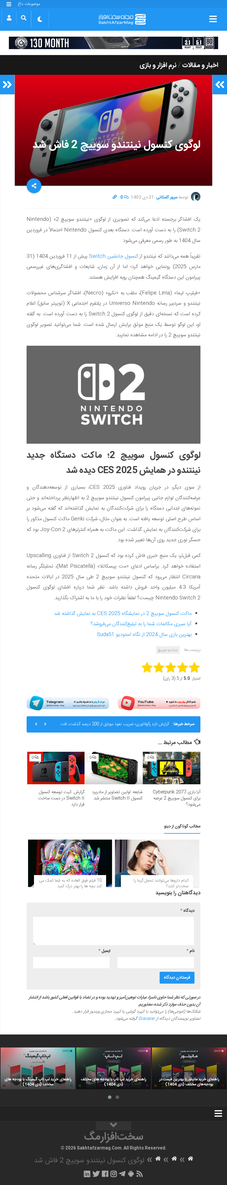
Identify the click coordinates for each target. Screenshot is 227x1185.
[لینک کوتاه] (115, 197)
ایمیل (104, 951)
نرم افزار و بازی (158, 65)
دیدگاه (187, 910)
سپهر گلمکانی (167, 197)
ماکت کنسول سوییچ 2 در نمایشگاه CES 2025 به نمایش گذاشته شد (123, 614)
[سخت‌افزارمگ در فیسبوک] (105, 1173)
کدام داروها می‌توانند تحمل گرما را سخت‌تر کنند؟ (161, 883)
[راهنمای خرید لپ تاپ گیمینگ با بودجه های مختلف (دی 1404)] (38, 1068)
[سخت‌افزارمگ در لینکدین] (87, 1173)
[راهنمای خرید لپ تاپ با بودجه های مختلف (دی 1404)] (113, 1068)
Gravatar (146, 1018)
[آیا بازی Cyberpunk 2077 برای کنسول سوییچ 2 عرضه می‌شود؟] (171, 768)
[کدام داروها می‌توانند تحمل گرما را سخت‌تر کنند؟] (157, 863)
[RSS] (139, 1173)
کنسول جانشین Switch (113, 256)
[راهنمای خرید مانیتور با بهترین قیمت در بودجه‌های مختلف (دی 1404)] (189, 1068)
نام (190, 951)
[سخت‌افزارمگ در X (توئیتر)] (96, 1173)
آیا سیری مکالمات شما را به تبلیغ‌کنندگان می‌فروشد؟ (141, 624)
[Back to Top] (113, 1125)
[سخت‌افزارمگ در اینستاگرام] (114, 1173)
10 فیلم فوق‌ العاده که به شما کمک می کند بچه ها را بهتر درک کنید (70, 883)
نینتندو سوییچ (168, 650)
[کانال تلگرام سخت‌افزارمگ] (122, 1173)
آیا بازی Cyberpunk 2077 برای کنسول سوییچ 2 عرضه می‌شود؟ (176, 798)
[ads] (113, 43)
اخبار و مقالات (200, 65)
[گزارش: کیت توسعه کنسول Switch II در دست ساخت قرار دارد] (56, 768)
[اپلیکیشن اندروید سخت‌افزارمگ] (131, 1173)
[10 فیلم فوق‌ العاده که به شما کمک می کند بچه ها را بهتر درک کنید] (70, 863)
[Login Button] (9, 17)
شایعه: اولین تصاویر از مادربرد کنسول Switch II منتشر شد (117, 795)
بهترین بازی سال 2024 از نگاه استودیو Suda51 (144, 635)
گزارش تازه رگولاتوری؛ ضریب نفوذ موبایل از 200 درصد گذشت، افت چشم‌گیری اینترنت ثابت (114, 727)
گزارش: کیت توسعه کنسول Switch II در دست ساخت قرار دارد (61, 798)
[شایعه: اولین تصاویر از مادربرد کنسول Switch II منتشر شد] (113, 768)
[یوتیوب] (159, 703)
